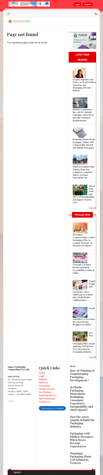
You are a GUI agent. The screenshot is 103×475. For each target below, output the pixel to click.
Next (48, 6)
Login (77, 4)
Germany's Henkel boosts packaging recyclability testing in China (83, 268)
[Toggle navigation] (8, 14)
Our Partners (45, 392)
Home (42, 372)
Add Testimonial (47, 398)
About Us (43, 382)
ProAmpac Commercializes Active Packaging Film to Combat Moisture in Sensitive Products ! (84, 240)
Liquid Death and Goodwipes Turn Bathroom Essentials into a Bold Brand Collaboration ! (84, 290)
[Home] (19, 21)
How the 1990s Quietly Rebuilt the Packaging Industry (82, 421)
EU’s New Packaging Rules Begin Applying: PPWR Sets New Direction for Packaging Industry (84, 342)
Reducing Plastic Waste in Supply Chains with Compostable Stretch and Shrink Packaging (84, 143)
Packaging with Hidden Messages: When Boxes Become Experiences (81, 440)
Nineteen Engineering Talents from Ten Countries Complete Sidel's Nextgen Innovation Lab (83, 172)
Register (87, 4)
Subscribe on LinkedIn (52, 408)
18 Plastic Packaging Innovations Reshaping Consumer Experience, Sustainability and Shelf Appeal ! (81, 398)
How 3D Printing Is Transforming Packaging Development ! (82, 375)
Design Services (47, 388)
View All (92, 207)
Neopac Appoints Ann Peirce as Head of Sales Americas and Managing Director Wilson (84, 85)
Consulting (44, 385)
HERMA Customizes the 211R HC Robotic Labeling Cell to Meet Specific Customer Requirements (83, 115)
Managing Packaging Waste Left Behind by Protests (81, 458)
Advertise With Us (48, 395)
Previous (45, 6)
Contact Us (44, 401)
